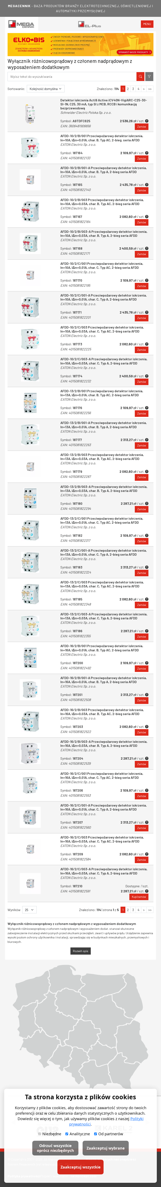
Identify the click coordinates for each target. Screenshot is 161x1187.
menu (147, 24)
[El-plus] (89, 24)
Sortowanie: (16, 89)
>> (150, 89)
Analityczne (80, 1133)
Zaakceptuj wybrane (106, 1148)
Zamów (141, 126)
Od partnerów (110, 1133)
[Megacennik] (21, 24)
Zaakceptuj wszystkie (81, 1167)
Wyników (14, 910)
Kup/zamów (139, 896)
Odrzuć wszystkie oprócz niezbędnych (55, 1148)
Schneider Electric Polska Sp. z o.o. (85, 112)
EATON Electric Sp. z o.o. (78, 144)
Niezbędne (51, 1133)
